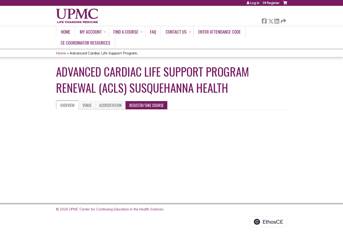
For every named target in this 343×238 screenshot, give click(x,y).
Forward (283, 20)
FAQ (153, 31)
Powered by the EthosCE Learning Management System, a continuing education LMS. (268, 221)
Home (65, 31)
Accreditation (110, 105)
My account (91, 31)
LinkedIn (276, 20)
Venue (87, 105)
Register (273, 2)
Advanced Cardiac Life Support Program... (104, 53)
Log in (254, 2)
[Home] (77, 16)
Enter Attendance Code (219, 31)
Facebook (264, 20)
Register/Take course (146, 105)
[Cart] (285, 4)
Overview (67, 105)
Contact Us (176, 31)
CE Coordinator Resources (85, 42)
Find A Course (125, 31)
